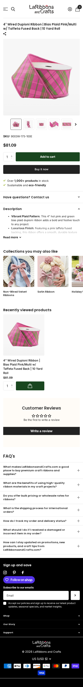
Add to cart (47, 156)
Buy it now (41, 169)
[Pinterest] (14, 573)
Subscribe (75, 595)
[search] (13, 9)
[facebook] (23, 572)
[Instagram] (5, 573)
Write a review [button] (41, 431)
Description (12, 209)
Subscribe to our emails (18, 587)
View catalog (5, 9)
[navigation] (16, 124)
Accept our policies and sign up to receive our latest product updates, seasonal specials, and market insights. (42, 605)
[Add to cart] (30, 386)
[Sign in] (70, 9)
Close (41, 616)
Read (10, 237)
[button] (76, 124)
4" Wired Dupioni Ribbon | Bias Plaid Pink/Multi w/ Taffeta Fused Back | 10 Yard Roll (23, 367)
